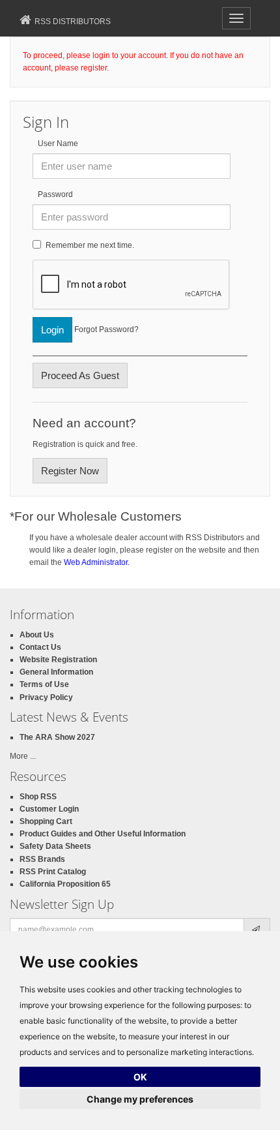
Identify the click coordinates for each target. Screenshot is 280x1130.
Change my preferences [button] (140, 1099)
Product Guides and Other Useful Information (103, 833)
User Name (58, 143)
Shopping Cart (46, 821)
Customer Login (49, 809)
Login (52, 329)
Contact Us (40, 647)
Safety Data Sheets (55, 846)
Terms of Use (44, 684)
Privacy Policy (46, 697)
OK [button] (140, 1076)
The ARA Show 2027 (57, 737)
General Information (56, 672)
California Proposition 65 (65, 884)
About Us (37, 634)
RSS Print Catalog (53, 871)
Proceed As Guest (80, 375)
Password (55, 194)
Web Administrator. (97, 562)
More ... (23, 756)
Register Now (70, 470)
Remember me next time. (90, 245)
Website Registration (58, 659)
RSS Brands (42, 859)
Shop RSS (38, 796)
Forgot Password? (106, 329)
